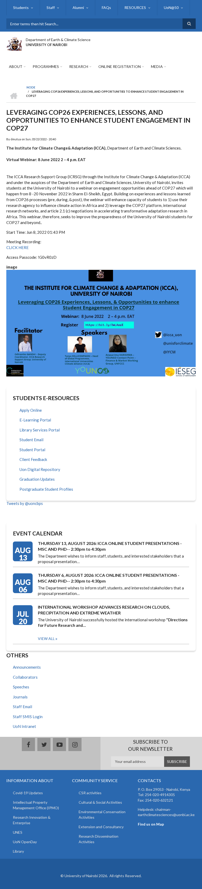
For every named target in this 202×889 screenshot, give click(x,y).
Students (21, 7)
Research (78, 66)
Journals (20, 696)
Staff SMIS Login (28, 716)
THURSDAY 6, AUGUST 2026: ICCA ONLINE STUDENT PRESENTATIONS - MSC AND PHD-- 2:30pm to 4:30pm (108, 578)
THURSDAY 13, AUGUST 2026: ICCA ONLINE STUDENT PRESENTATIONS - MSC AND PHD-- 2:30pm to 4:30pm (110, 546)
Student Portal (32, 449)
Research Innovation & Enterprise (31, 820)
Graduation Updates (37, 479)
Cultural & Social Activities (100, 802)
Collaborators (25, 677)
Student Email (31, 439)
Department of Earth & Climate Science (58, 39)
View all (46, 638)
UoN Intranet (24, 726)
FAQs (106, 7)
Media (157, 66)
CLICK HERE (17, 247)
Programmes (46, 66)
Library (18, 851)
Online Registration (119, 66)
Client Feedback (33, 459)
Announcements (27, 667)
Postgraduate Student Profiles (46, 489)
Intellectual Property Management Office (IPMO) (36, 805)
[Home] (14, 43)
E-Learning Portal (35, 420)
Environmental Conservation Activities (102, 814)
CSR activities (90, 793)
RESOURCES (135, 7)
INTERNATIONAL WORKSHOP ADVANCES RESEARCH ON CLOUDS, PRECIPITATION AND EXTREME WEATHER (104, 609)
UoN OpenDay (25, 842)
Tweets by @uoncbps (24, 503)
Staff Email (22, 706)
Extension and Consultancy (101, 827)
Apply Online (30, 410)
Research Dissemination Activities (98, 839)
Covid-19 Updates (28, 793)
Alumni (78, 7)
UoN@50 (171, 7)
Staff (51, 7)
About (15, 66)
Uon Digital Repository (39, 469)
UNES (17, 832)
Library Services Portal (39, 430)
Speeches (21, 686)
